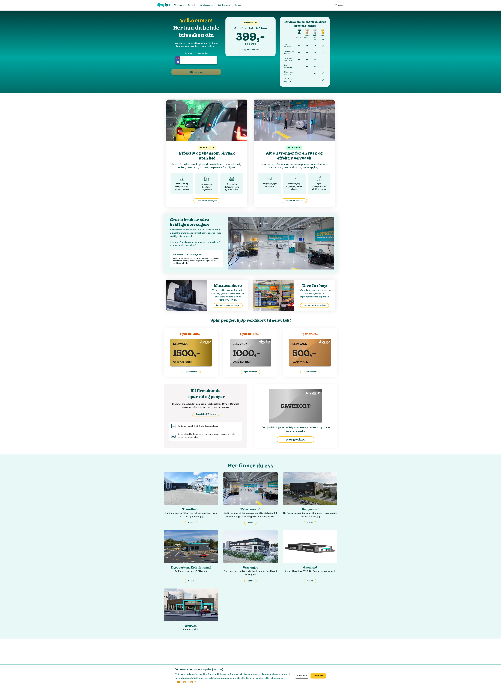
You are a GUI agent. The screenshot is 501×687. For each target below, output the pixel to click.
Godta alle (318, 676)
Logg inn (341, 5)
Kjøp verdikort (190, 372)
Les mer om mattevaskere (227, 305)
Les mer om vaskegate (207, 201)
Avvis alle (302, 676)
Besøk (191, 523)
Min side (237, 5)
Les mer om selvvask (294, 201)
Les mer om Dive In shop (314, 305)
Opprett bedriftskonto (205, 414)
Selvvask (191, 5)
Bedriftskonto (223, 5)
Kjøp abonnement (250, 50)
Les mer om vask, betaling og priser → (196, 46)
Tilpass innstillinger (185, 682)
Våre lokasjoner (206, 5)
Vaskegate (179, 5)
